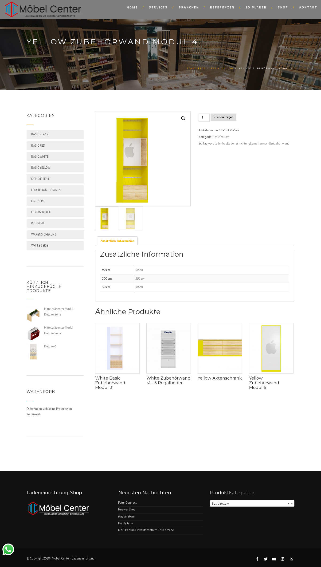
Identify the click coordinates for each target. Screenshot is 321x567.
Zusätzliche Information (117, 241)
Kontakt (308, 7)
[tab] (117, 240)
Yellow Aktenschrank (220, 378)
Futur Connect (127, 503)
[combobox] (252, 503)
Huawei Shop (127, 509)
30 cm (139, 287)
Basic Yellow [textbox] (251, 504)
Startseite (196, 68)
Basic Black (40, 134)
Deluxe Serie (40, 179)
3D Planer (256, 7)
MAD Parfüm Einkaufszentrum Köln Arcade (146, 530)
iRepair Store (126, 516)
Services (158, 7)
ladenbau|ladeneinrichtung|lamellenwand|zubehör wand (252, 143)
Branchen (189, 7)
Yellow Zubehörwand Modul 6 (264, 383)
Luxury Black (41, 212)
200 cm (140, 279)
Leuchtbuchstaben (46, 190)
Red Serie (38, 223)
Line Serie (38, 201)
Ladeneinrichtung (83, 558)
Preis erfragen (223, 117)
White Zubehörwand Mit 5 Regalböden (168, 380)
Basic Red (38, 146)
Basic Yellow (222, 68)
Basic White (40, 157)
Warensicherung (44, 234)
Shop (283, 7)
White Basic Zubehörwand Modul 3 (110, 383)
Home (132, 7)
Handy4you (125, 523)
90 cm (139, 270)
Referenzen (222, 7)
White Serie (39, 245)
